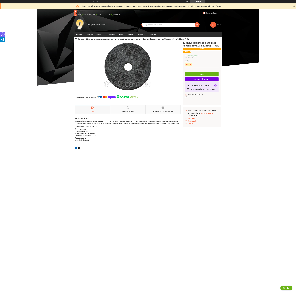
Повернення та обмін (115, 34)
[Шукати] (197, 24)
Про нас (131, 34)
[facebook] (76, 148)
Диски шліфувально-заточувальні (128, 39)
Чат (288, 288)
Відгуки (153, 34)
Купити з (197, 79)
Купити (201, 74)
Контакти (141, 34)
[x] (79, 148)
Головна (79, 34)
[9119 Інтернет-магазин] (80, 24)
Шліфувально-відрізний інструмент (100, 39)
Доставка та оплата (94, 34)
